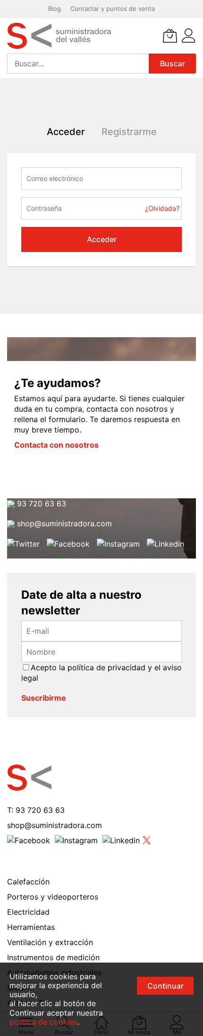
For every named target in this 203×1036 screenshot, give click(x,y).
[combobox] (78, 63)
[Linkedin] (165, 544)
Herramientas (31, 927)
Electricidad (28, 912)
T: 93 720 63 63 (36, 810)
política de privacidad (106, 667)
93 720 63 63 (40, 503)
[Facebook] (68, 544)
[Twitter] (23, 544)
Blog (54, 8)
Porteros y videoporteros (52, 896)
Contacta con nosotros (56, 445)
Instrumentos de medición (53, 957)
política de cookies (43, 1022)
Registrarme (129, 131)
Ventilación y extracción (50, 942)
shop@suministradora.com (63, 523)
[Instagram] (118, 544)
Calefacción (28, 881)
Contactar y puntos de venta (112, 8)
